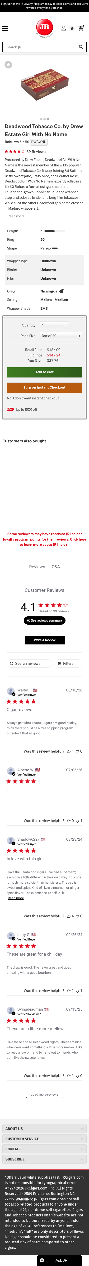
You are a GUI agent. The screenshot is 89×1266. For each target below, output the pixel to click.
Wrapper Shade (18, 308)
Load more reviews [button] (44, 1094)
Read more (16, 216)
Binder (12, 270)
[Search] (81, 47)
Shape (12, 248)
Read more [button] (16, 898)
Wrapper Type (17, 261)
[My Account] (63, 28)
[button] (68, 751)
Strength (14, 300)
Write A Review (45, 640)
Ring (10, 239)
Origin (11, 291)
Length (12, 231)
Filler (10, 278)
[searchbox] (29, 663)
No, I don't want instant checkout (33, 398)
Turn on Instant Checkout (44, 387)
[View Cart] (81, 28)
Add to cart (44, 372)
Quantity (28, 325)
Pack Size (28, 336)
